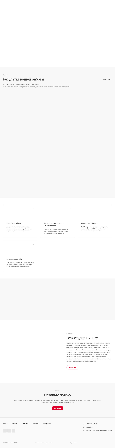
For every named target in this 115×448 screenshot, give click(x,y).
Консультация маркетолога (15, 51)
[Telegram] (9, 431)
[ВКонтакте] (5, 431)
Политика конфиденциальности (43, 443)
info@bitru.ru (89, 427)
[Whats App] (13, 431)
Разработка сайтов (14, 223)
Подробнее (72, 367)
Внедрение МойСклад (89, 223)
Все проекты (107, 79)
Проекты (14, 423)
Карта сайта (73, 443)
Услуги (5, 423)
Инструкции (47, 423)
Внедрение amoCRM (14, 259)
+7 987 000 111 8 (91, 424)
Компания (25, 423)
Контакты (36, 423)
